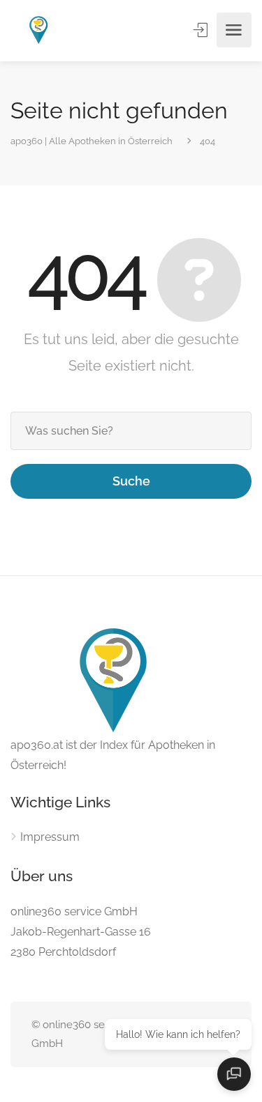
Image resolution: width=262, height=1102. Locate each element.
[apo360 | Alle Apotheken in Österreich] (39, 30)
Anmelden (202, 30)
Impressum (50, 837)
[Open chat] (234, 1074)
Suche (131, 481)
